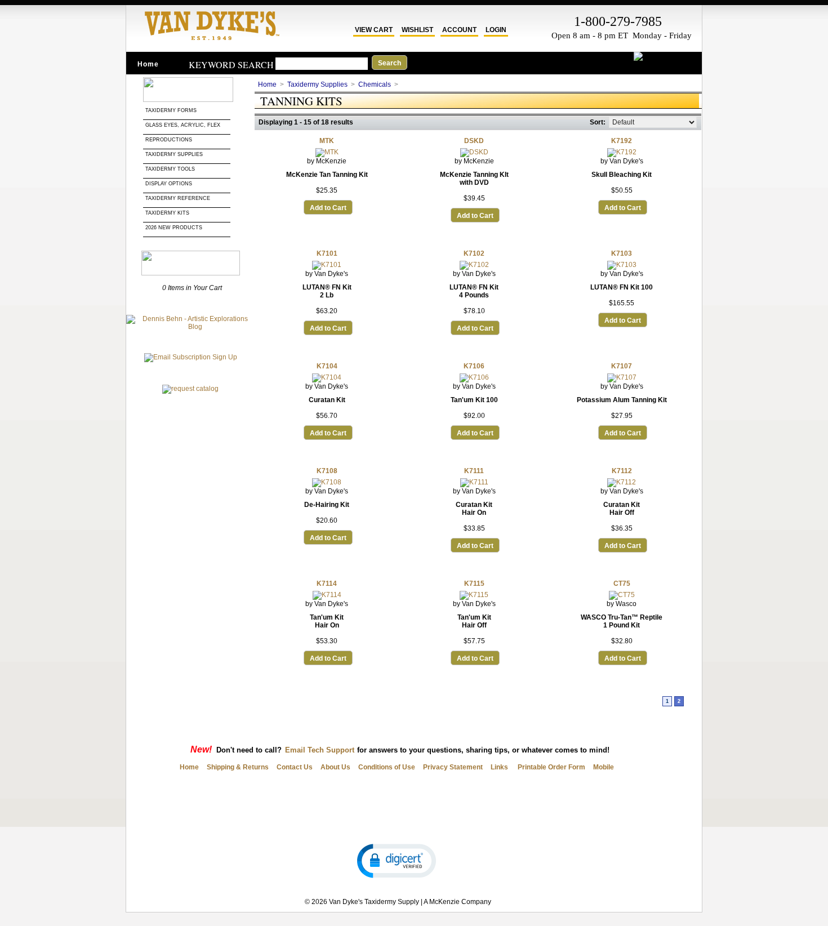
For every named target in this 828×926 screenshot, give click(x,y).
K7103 (621, 253)
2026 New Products (174, 227)
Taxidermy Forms (171, 110)
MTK (326, 141)
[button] (396, 860)
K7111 (474, 471)
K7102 (474, 253)
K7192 (621, 141)
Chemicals (374, 84)
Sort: (598, 122)
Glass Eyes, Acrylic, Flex (183, 125)
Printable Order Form (550, 767)
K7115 (474, 583)
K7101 (327, 253)
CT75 (621, 583)
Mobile (603, 767)
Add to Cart (328, 208)
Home (148, 64)
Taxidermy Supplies (174, 154)
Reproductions (168, 140)
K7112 (622, 471)
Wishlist (417, 30)
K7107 (621, 366)
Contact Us (295, 767)
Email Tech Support (319, 750)
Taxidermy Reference (177, 198)
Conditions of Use (386, 767)
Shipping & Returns (238, 767)
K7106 (474, 366)
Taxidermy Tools (170, 169)
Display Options (168, 183)
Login (496, 30)
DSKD (474, 141)
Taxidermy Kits (167, 213)
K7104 (327, 366)
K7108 (327, 471)
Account (459, 30)
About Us (335, 767)
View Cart (374, 30)
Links (499, 767)
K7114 (327, 583)
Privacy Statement (453, 767)
